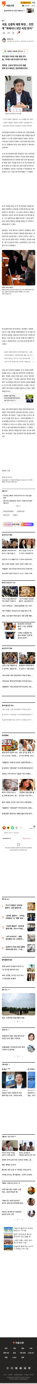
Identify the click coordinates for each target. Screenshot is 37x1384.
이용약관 (10, 1375)
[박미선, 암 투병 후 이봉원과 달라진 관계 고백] (31, 1213)
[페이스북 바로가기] (7, 1368)
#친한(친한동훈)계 (8, 511)
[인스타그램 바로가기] (20, 1368)
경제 (22, 1348)
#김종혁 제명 (20, 511)
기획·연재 (5, 1064)
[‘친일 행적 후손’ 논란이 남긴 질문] (31, 1037)
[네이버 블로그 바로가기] (29, 1368)
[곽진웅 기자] (4, 40)
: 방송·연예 (8, 1137)
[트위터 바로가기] (12, 1368)
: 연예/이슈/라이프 (10, 1183)
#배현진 (15, 515)
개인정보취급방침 (18, 1375)
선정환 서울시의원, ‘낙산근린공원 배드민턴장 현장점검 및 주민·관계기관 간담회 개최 (12, 399)
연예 (22, 1357)
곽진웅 (9, 39)
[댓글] (18, 33)
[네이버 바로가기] (25, 1368)
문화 (14, 1353)
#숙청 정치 (6, 515)
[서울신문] (8, 4)
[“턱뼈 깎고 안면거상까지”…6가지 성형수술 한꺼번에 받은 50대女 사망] (31, 1202)
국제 (31, 1348)
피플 (6, 1357)
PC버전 (32, 1375)
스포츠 (14, 1357)
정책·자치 (6, 1353)
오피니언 (4, 1030)
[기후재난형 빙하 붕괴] (31, 1048)
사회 (14, 1348)
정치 (3, 21)
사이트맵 (26, 1375)
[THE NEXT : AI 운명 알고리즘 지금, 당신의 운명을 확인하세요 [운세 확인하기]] (18, 524)
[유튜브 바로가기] (16, 1368)
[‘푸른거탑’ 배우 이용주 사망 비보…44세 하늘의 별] (31, 1191)
